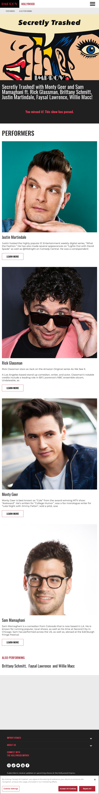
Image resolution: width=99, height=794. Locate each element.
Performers (10, 11)
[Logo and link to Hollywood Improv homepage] (9, 4)
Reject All (87, 789)
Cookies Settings (10, 789)
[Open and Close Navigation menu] (89, 4)
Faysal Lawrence (39, 666)
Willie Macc (67, 666)
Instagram (9, 765)
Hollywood (28, 4)
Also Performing (25, 11)
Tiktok (13, 765)
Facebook (27, 765)
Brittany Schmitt (14, 666)
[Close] (95, 779)
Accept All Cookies (68, 789)
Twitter (18, 765)
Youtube (23, 765)
